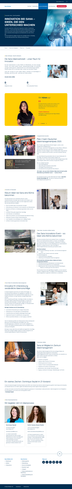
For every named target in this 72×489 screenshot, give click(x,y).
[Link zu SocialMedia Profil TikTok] (47, 462)
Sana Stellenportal (62, 6)
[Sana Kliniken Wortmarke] (8, 6)
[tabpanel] (36, 109)
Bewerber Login (25, 467)
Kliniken (7, 463)
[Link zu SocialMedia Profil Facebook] (60, 462)
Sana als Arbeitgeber (43, 6)
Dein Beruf (29, 6)
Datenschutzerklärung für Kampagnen (27, 475)
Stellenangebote (25, 461)
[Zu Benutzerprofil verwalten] (66, 1)
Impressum (18, 486)
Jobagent (24, 469)
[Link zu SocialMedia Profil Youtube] (53, 462)
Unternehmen (9, 465)
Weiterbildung (25, 463)
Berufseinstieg (35, 6)
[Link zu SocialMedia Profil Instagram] (57, 462)
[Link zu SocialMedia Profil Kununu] (50, 462)
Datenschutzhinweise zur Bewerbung (27, 472)
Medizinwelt (8, 461)
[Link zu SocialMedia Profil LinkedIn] (43, 462)
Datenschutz (26, 486)
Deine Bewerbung (52, 6)
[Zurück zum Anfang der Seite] (59, 454)
